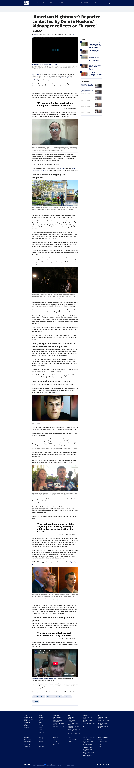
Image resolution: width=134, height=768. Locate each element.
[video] (98, 86)
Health (40, 729)
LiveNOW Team (101, 743)
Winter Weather (27, 739)
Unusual (70, 741)
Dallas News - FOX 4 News (74, 729)
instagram (103, 764)
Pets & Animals (71, 743)
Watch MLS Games (87, 756)
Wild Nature (56, 744)
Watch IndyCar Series (87, 747)
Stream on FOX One (89, 738)
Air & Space (56, 739)
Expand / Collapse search (109, 3)
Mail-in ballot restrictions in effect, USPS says (87, 91)
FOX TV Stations (43, 34)
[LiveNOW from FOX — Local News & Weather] (28, 3)
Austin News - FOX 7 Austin (74, 733)
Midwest (85, 715)
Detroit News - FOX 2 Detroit (88, 721)
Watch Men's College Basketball (87, 750)
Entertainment (42, 732)
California (35, 80)
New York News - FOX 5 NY (58, 718)
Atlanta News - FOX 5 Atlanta (73, 718)
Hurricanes (26, 743)
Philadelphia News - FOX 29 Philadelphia (59, 721)
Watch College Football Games (88, 742)
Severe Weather (27, 741)
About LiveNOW (102, 738)
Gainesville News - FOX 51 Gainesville (74, 727)
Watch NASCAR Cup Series (89, 746)
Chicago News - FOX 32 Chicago (88, 718)
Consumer (41, 744)
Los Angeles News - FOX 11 (103, 721)
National (41, 719)
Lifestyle (41, 730)
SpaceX (55, 741)
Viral (69, 738)
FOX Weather (27, 722)
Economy (41, 739)
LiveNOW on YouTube (29, 719)
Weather (26, 738)
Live (25, 715)
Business (41, 741)
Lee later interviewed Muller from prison (44, 678)
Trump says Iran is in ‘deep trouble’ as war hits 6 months (87, 85)
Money (41, 738)
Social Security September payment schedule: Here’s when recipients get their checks (94, 59)
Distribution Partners (102, 741)
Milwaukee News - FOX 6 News (88, 725)
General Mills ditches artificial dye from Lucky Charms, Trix (95, 74)
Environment (27, 744)
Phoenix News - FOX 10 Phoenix (102, 718)
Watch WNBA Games (87, 755)
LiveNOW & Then (50, 34)
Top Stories (41, 717)
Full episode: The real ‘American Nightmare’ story (44, 64)
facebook (100, 764)
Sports (40, 727)
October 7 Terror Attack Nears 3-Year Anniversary (86, 110)
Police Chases (42, 725)
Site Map (99, 746)
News (40, 715)
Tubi (25, 724)
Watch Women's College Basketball (88, 753)
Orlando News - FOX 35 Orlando (73, 721)
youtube (98, 764)
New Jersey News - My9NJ (59, 726)
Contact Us (100, 739)
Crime (40, 724)
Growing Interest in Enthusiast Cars (85, 104)
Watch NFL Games (87, 739)
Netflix (62, 168)
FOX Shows (26, 727)
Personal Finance (42, 743)
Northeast (56, 715)
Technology (56, 743)
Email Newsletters (101, 744)
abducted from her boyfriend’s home (59, 78)
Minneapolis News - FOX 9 (89, 723)
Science (55, 738)
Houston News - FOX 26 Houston (73, 731)
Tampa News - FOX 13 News (73, 724)
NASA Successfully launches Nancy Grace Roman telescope (87, 98)
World (40, 720)
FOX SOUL (26, 725)
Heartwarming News (72, 739)
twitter (106, 764)
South (70, 715)
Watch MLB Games (87, 744)
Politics (40, 722)
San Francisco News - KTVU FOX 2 (102, 724)
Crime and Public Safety (54, 697)
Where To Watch (28, 717)
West (99, 715)
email (109, 764)
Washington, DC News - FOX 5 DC (58, 724)
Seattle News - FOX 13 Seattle (102, 727)
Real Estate (41, 746)
